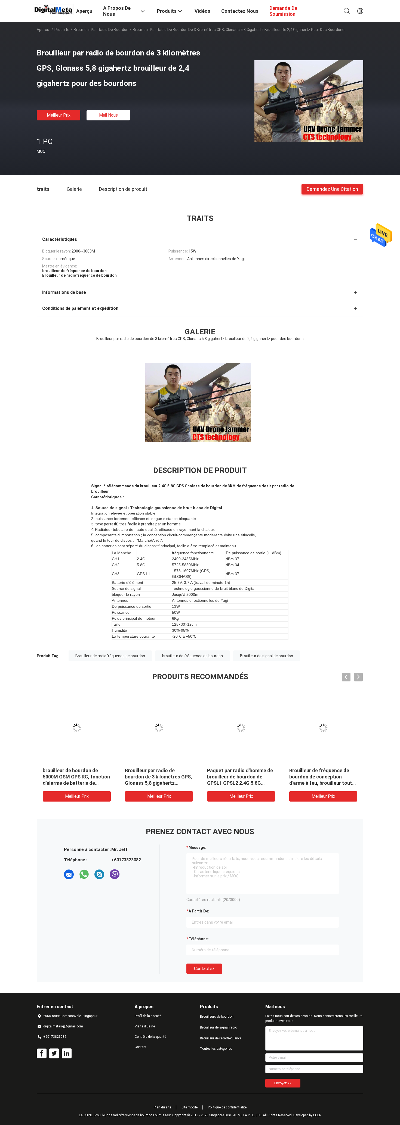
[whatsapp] (84, 874)
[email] (69, 874)
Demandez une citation (332, 189)
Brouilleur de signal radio (218, 1027)
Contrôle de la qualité (150, 1037)
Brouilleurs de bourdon (216, 1016)
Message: (197, 847)
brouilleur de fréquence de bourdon (192, 656)
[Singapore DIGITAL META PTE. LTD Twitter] (54, 1053)
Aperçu (43, 29)
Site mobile (189, 1107)
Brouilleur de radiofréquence (220, 1038)
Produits (61, 29)
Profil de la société (148, 1016)
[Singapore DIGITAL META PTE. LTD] (53, 9)
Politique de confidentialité (227, 1107)
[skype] (99, 874)
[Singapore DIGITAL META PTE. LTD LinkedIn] (67, 1053)
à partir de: (199, 911)
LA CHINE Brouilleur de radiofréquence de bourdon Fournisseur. (125, 1115)
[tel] (130, 874)
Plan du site (162, 1107)
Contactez (204, 968)
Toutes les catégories (216, 1049)
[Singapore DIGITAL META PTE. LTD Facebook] (42, 1053)
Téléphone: (199, 939)
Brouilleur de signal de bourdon (266, 656)
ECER (317, 1115)
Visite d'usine (145, 1026)
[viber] (114, 874)
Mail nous (108, 115)
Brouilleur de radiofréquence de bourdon (110, 656)
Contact (140, 1047)
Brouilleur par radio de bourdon (101, 29)
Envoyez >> (282, 1083)
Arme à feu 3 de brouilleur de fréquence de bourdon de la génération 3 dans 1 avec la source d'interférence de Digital (239, 783)
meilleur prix (58, 115)
